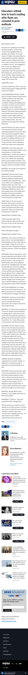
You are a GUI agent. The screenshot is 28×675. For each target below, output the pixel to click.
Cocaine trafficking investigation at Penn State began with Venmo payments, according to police (19, 550)
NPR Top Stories (11, 421)
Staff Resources (7, 644)
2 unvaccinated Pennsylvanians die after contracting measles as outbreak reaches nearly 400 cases (19, 480)
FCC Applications (7, 654)
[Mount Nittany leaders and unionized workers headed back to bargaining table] (7, 493)
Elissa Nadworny (6, 29)
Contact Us (5, 641)
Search (5, 647)
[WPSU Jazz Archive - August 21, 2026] (7, 536)
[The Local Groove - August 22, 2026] (7, 523)
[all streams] (26, 673)
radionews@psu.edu (9, 621)
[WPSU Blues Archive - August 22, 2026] (7, 510)
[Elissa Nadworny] (5, 451)
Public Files (5, 651)
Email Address (7, 605)
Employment (6, 637)
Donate (23, 2)
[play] (2, 673)
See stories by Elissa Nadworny (16, 464)
